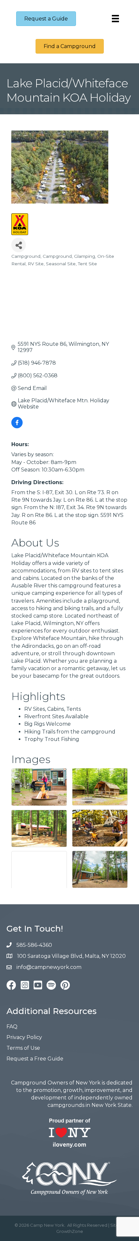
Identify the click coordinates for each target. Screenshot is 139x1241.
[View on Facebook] (17, 426)
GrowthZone (69, 1231)
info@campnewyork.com (49, 967)
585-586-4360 (34, 945)
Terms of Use (23, 1048)
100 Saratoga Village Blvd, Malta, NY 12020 (71, 956)
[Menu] (115, 18)
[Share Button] (18, 245)
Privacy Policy (24, 1037)
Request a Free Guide (34, 1059)
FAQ (11, 1026)
